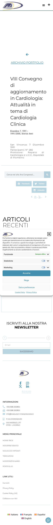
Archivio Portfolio (27, 62)
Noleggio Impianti (11, 451)
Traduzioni (8, 456)
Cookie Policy (20, 292)
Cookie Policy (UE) (10, 493)
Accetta (26, 273)
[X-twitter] (20, 386)
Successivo (26, 351)
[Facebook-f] (20, 383)
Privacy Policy (31, 292)
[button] (49, 234)
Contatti (6, 483)
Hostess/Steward (11, 461)
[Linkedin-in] (27, 386)
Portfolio (8, 466)
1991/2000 (15, 133)
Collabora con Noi (10, 498)
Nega (26, 280)
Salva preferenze (27, 287)
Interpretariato (11, 446)
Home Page (8, 440)
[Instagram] (27, 383)
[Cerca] (47, 174)
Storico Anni (27, 133)
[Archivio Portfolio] (27, 54)
